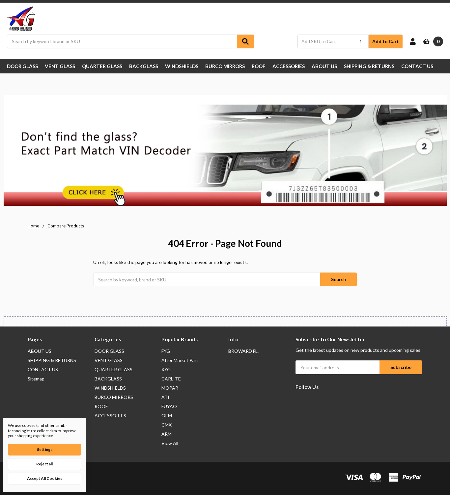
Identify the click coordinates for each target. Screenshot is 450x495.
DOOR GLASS (22, 66)
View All (169, 443)
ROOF (259, 66)
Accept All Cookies (44, 478)
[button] (225, 152)
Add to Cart (385, 41)
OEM (166, 415)
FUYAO (169, 406)
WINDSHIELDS (181, 66)
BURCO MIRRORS (225, 66)
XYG (166, 369)
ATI (165, 397)
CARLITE (171, 378)
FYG (165, 351)
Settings (44, 449)
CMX (166, 425)
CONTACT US (417, 66)
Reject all (44, 463)
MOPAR (169, 388)
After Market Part (179, 360)
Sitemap (36, 378)
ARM (166, 434)
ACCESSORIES (288, 66)
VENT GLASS (60, 66)
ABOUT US (324, 66)
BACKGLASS (143, 66)
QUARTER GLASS (102, 66)
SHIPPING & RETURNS (369, 66)
